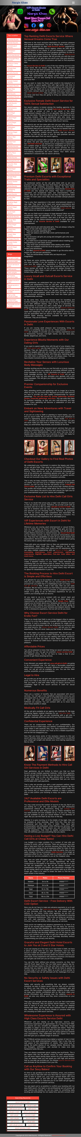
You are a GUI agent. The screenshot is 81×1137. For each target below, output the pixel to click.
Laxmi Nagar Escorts (12, 123)
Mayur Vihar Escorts (12, 137)
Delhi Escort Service (66, 130)
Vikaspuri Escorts (13, 239)
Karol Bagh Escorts (11, 113)
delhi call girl (14, 1115)
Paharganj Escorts (14, 161)
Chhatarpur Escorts (11, 51)
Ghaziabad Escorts (11, 77)
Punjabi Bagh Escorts (12, 177)
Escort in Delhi (61, 550)
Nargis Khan (63, 601)
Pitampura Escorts (14, 173)
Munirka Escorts (13, 146)
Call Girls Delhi (64, 713)
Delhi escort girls (33, 348)
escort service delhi (30, 1112)
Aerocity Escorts (13, 39)
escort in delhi (30, 1118)
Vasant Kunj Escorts (11, 230)
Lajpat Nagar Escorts (12, 118)
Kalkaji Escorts (12, 100)
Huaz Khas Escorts (11, 89)
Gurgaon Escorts (13, 86)
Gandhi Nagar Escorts (12, 247)
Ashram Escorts (13, 43)
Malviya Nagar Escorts (12, 133)
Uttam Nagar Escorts (12, 225)
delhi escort (32, 1108)
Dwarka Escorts (13, 73)
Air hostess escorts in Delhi (13, 276)
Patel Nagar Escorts (12, 169)
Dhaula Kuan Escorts (12, 69)
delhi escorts (14, 1121)
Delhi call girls (12, 272)
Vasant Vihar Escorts (12, 235)
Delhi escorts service (35, 93)
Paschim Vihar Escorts (12, 164)
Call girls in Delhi (13, 258)
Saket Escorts (12, 194)
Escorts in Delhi (30, 266)
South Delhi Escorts (11, 212)
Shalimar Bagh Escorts (12, 203)
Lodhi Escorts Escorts (12, 104)
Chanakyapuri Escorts (12, 46)
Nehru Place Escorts (12, 153)
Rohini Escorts (12, 186)
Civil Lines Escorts (13, 55)
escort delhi (32, 1125)
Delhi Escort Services (58, 1135)
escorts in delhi (30, 1115)
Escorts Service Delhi (66, 1060)
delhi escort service (15, 1108)
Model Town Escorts (12, 142)
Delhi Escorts (70, 54)
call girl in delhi (31, 1105)
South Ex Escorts (13, 216)
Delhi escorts (66, 208)
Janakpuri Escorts (13, 97)
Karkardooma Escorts (12, 108)
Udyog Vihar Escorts (12, 220)
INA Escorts (11, 94)
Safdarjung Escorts (11, 190)
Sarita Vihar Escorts (11, 198)
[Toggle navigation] (73, 2)
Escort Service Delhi (50, 627)
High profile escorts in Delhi (13, 295)
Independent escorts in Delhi (13, 300)
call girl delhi (31, 1121)
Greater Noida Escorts (12, 243)
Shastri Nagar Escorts (12, 208)
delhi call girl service (16, 1125)
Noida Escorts (12, 157)
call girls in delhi (14, 1112)
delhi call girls (14, 1118)
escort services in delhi (22, 1128)
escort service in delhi (23, 1102)
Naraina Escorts (13, 149)
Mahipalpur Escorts (11, 128)
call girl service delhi (15, 1105)
